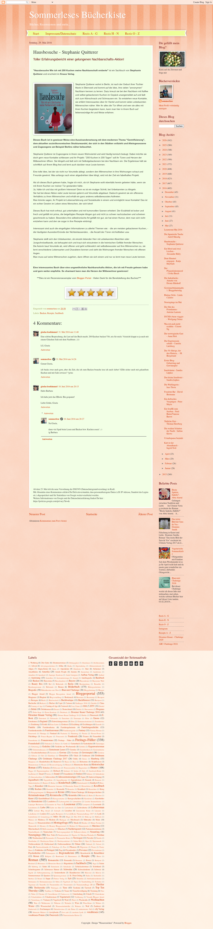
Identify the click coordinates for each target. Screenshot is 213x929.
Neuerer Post (37, 514)
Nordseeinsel (38, 838)
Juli (167, 216)
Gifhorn (34, 755)
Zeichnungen (45, 909)
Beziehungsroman (34, 687)
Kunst (31, 798)
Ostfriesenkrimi (34, 844)
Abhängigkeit (74, 663)
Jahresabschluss (36, 777)
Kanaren (98, 780)
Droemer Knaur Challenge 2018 (85, 712)
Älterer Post (145, 514)
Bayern (72, 680)
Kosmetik (60, 789)
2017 (164, 183)
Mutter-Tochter (96, 823)
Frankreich (72, 736)
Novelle (90, 838)
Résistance (41, 863)
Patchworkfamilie (42, 847)
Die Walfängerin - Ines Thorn (172, 386)
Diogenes (100, 709)
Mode (98, 819)
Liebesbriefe (69, 807)
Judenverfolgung (95, 777)
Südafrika (80, 878)
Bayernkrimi (84, 681)
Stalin (88, 875)
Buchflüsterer (84, 700)
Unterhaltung (78, 894)
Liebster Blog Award (42, 810)
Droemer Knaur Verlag (40, 715)
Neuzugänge (34, 834)
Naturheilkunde (34, 832)
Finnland (53, 733)
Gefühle (82, 746)
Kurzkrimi (88, 798)
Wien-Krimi (87, 903)
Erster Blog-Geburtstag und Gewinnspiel (172, 363)
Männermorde (83, 826)
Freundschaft (34, 743)
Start (36, 33)
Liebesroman (97, 807)
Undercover (65, 894)
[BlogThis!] (76, 308)
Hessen (43, 764)
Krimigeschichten (94, 792)
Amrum (74, 671)
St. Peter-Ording (76, 875)
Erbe (72, 721)
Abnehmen (86, 663)
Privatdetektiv (70, 850)
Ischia (49, 774)
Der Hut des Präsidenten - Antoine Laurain (172, 309)
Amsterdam (85, 672)
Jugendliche (48, 780)
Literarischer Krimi (83, 810)
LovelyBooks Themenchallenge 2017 (80, 814)
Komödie (49, 789)
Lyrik (99, 813)
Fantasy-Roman (96, 730)
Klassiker (39, 785)
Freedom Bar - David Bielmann (173, 393)
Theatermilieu (55, 884)
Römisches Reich (54, 863)
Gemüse (73, 749)
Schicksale (67, 866)
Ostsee (77, 843)
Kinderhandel (82, 783)
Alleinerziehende (95, 666)
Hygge (30, 771)
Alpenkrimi (64, 668)
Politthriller (39, 850)
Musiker (84, 823)
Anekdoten (97, 672)
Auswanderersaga (62, 678)
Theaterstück (68, 884)
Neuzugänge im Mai (173, 302)
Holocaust (56, 768)
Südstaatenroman (46, 881)
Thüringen (54, 888)
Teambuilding (86, 881)
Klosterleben (86, 786)
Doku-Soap (37, 712)
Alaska (69, 666)
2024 (164, 149)
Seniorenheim (59, 872)
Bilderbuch (74, 686)
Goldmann (86, 755)
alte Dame (71, 909)
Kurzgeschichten (74, 798)
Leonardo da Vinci (54, 804)
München (61, 829)
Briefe (43, 700)
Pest (64, 847)
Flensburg (74, 733)
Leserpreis (86, 804)
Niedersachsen (63, 835)
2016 (164, 188)
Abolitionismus (98, 663)
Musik (76, 822)
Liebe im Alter (55, 807)
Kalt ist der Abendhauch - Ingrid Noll (171, 445)
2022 (164, 159)
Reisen (36, 856)
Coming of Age (36, 706)
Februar (168, 463)
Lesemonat (69, 804)
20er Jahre (45, 662)
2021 (164, 164)
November (170, 196)
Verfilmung (79, 897)
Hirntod (68, 764)
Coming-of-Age (52, 706)
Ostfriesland (49, 844)
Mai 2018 (77, 817)
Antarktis (31, 675)
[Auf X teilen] (79, 308)
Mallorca (41, 819)
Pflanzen (73, 847)
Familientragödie (69, 730)
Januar (168, 468)
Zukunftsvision (59, 909)
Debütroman (46, 709)
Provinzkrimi (97, 850)
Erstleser (64, 724)
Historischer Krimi (81, 764)
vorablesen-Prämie (36, 915)
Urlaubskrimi (99, 894)
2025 (164, 145)
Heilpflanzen (96, 761)
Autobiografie (86, 678)
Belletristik (59, 684)
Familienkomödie (35, 730)
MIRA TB (57, 816)
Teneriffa (42, 884)
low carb (65, 912)
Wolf (87, 906)
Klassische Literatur (55, 786)
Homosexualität (69, 768)
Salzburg (35, 866)
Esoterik (99, 724)
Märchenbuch (33, 829)
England (43, 721)
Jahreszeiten (50, 777)
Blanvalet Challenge (70, 689)
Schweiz (97, 869)
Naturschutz (48, 832)
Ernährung (35, 724)
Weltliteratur (45, 903)
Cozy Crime (75, 706)
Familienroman (52, 730)
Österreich (53, 915)
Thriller (100, 884)
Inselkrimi (32, 774)
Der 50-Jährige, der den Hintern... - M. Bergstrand (173, 353)
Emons (96, 718)
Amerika (46, 671)
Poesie (93, 847)
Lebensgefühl (64, 801)
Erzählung (75, 724)
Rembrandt (60, 856)
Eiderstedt (42, 718)
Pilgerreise (84, 847)
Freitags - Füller (64, 740)
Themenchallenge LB (84, 884)
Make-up (88, 817)
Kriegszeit (51, 792)
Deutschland (67, 709)
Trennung (94, 891)
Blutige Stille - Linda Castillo (173, 296)
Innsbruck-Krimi (95, 771)
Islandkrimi (68, 774)
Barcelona (48, 681)
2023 (164, 154)
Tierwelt (88, 887)
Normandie (50, 838)
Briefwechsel (53, 700)
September (170, 206)
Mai (167, 225)
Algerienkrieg (80, 666)
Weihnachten (97, 899)
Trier (102, 891)
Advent (34, 666)
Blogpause (32, 697)
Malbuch (98, 817)
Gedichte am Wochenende (65, 746)
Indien (76, 771)
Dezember (169, 192)
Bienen (61, 687)
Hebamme (84, 761)
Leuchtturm (32, 807)
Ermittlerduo (99, 721)
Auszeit (75, 678)
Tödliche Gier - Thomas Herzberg (173, 422)
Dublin (84, 715)
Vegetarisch (65, 896)
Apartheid (41, 675)
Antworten (45, 349)
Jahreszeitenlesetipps (67, 776)
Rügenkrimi (68, 863)
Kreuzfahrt (92, 789)
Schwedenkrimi (84, 869)
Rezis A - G (90, 33)
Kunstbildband (44, 798)
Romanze (78, 860)
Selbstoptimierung (43, 872)
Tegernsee (32, 884)
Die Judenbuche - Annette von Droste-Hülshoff (172, 280)
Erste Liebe (54, 724)
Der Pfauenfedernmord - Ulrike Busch (173, 271)
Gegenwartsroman (96, 746)
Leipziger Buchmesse (36, 804)
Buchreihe (32, 703)
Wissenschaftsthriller (63, 906)
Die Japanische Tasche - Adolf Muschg (173, 235)
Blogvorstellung (55, 697)
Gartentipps (100, 743)
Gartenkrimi (88, 743)
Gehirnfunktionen (39, 749)
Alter (87, 668)
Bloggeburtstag (89, 690)
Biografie (32, 689)
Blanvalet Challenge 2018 (176, 581)
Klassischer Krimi (71, 786)
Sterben (31, 878)
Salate (101, 863)
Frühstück (48, 743)
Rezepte (50, 313)
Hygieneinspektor (43, 771)
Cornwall (64, 706)
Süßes (58, 881)
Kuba (91, 795)
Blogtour (43, 697)
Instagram (163, 628)
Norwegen (77, 837)
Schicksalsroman (82, 866)
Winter (31, 906)
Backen (43, 313)
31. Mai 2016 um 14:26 (66, 359)
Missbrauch (75, 819)
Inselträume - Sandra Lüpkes (173, 371)
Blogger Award (38, 694)
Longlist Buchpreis (56, 814)
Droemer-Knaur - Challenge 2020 (171, 638)
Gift (42, 755)
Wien (77, 903)
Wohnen (78, 906)
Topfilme (48, 891)
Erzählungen (87, 724)
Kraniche (71, 789)
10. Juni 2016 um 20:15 (68, 386)
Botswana (79, 697)
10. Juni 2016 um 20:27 (74, 418)
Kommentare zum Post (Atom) (53, 520)
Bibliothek (49, 687)
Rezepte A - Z (165, 632)
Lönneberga (45, 817)
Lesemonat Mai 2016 (173, 229)
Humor (94, 767)
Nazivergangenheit (63, 832)
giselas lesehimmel (49, 332)
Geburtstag (35, 746)
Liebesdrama (82, 807)
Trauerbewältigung (80, 891)
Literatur (98, 810)
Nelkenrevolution (80, 832)
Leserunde (97, 804)
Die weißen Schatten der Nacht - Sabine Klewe (173, 431)
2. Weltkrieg (33, 662)
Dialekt (78, 709)
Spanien (47, 875)
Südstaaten (32, 881)
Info (83, 771)
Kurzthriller (99, 798)
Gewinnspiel (87, 752)
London (43, 813)
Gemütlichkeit (85, 749)
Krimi (61, 792)
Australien (49, 678)
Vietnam (46, 900)
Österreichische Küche (71, 915)
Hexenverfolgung (55, 764)
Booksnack (69, 697)
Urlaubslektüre (36, 897)
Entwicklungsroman (60, 721)
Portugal (50, 849)
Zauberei (97, 906)
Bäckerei (43, 703)
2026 (164, 140)
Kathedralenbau (34, 783)
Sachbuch (59, 313)
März (167, 458)
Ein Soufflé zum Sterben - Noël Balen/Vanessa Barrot (171, 412)
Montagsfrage (61, 822)
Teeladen (98, 881)
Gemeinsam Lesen (57, 749)
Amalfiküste (33, 671)
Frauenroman (47, 740)
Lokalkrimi (32, 814)
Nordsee (100, 834)
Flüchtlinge (32, 736)
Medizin (52, 819)
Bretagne (34, 700)
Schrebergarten (34, 869)
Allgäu (31, 668)
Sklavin (98, 872)
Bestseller (97, 684)
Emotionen (32, 721)
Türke (33, 894)
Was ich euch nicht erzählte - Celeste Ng (172, 326)
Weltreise (57, 903)
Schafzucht (55, 866)
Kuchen (99, 795)
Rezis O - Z (132, 33)
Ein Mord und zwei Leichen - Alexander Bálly (172, 251)
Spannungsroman (59, 875)
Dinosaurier (89, 709)
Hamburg (95, 758)
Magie (68, 817)
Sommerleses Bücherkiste (77, 14)
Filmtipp (43, 733)
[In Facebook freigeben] (82, 308)
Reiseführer (99, 852)
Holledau (46, 767)
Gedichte (46, 746)
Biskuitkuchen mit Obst (49, 690)
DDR (85, 706)
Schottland (97, 866)
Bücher (52, 703)
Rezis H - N (111, 33)
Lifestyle (57, 810)
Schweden (67, 869)
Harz (74, 761)
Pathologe (55, 847)
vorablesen (92, 912)
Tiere (65, 887)
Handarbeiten (44, 761)
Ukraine (41, 894)
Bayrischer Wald (98, 681)
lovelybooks (54, 912)
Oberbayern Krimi (47, 841)
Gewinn (62, 752)
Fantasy (82, 730)
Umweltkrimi (52, 894)
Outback (89, 844)
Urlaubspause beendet (173, 438)
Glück (76, 755)
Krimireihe (56, 795)
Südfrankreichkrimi (94, 878)
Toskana (57, 891)
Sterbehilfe (97, 875)
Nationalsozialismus (94, 829)
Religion (48, 856)
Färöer (57, 743)
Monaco (31, 823)
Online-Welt (77, 841)
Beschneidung (85, 684)
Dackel (101, 706)
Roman (33, 859)
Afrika (60, 666)
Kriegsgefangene (37, 792)
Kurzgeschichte (58, 798)
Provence (83, 849)
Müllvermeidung (48, 829)
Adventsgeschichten (48, 666)
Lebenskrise (77, 801)
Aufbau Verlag (87, 674)
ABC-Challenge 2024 (168, 643)
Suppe (48, 878)
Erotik (44, 724)
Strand (39, 878)
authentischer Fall (85, 909)
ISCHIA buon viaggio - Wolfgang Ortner (173, 318)
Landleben (51, 801)
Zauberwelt (32, 909)
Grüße (75, 758)
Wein (35, 903)
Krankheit (81, 789)
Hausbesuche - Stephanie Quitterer (174, 243)
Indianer (67, 771)
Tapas (76, 881)
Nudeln (99, 838)
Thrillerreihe (39, 887)
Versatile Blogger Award (95, 897)
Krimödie (72, 795)
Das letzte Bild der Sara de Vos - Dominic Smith (177, 524)
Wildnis (98, 903)
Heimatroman (33, 764)
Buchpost (98, 700)
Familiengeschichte (90, 727)
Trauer (66, 891)
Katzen (45, 783)
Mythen (72, 826)
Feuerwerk (32, 733)
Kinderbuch (64, 782)
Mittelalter (88, 819)
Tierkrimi (76, 887)
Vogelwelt (57, 900)
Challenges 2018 (81, 703)
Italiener (89, 774)
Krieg (102, 789)
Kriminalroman (36, 795)
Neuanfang (95, 831)
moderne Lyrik (77, 912)
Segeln (30, 872)
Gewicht (53, 752)
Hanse (67, 761)
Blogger (101, 690)
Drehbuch (63, 712)
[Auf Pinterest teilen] (85, 308)
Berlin (70, 683)
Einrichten (65, 718)
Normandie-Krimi (63, 838)
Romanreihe (53, 860)
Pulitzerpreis (50, 853)
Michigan (62, 820)
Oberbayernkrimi (63, 841)
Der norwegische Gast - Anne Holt (173, 335)
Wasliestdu (83, 900)
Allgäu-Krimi (43, 668)
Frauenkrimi (32, 740)
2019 (164, 173)
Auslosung (35, 677)
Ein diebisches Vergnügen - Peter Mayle (173, 401)
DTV (92, 705)
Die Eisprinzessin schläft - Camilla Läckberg (172, 343)
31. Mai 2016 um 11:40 (68, 331)
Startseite (91, 514)
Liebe (42, 807)
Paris (30, 847)
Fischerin (64, 733)
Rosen (88, 860)
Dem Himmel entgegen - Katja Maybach (172, 261)
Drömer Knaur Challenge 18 (68, 715)
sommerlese (46, 359)
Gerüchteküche (98, 749)
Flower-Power (96, 733)
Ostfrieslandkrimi (64, 844)
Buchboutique (67, 700)
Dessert (56, 709)
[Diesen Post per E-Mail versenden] (73, 308)
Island (56, 773)
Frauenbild (97, 736)
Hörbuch (56, 771)
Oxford (98, 844)
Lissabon (68, 810)
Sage (94, 863)
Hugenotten (83, 768)
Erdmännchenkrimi (85, 721)
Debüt (33, 709)
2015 (164, 474)
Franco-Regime (46, 736)
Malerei (31, 820)
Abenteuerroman (59, 662)
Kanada (88, 780)
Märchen (96, 825)
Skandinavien (74, 872)
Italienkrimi (100, 774)
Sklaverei (88, 872)
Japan (83, 777)
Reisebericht (85, 853)
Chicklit (93, 703)
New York (51, 835)
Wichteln (68, 903)
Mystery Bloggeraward (57, 826)
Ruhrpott (98, 860)
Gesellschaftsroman (39, 752)
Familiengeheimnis (68, 727)
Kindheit (93, 783)
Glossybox (63, 755)
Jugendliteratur (61, 780)
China (102, 703)
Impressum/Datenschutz (61, 33)
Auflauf (101, 675)
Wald (66, 900)
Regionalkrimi (66, 853)
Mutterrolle (32, 826)
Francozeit (60, 736)
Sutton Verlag (59, 878)
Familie (31, 727)
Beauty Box (37, 683)
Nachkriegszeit (74, 828)
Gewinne (74, 752)
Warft (74, 900)
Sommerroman (34, 875)
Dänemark (94, 715)
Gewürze (101, 752)
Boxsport (101, 697)
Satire (44, 866)
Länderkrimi (32, 817)
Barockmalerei (60, 681)
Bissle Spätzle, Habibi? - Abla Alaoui (177, 493)
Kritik (84, 795)
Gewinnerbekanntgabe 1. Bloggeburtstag (174, 289)
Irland (41, 774)
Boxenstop (90, 697)
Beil (50, 684)
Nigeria (74, 835)
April (167, 453)
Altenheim (77, 669)
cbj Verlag (99, 908)
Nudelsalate (32, 841)
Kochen (38, 788)
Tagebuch (66, 881)
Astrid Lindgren (72, 675)
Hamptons (32, 761)
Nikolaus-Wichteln (87, 835)
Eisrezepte (77, 718)
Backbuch (100, 677)
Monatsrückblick (44, 822)
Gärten (84, 759)
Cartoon (69, 703)
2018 (164, 178)
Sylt (69, 878)
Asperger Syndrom (56, 675)
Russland (31, 863)
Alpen (54, 669)
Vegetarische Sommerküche (178, 551)
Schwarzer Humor (51, 869)
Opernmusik (96, 841)
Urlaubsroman (50, 897)
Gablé (65, 743)
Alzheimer (97, 668)
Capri (60, 703)
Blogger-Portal (84, 278)
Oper (87, 841)
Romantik (68, 860)
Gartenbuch (75, 743)
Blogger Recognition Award (60, 694)
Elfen (87, 718)
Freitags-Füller (85, 739)
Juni (167, 220)
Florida (84, 733)
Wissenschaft (46, 906)
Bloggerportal (85, 693)
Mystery (43, 826)
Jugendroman (76, 780)
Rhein (99, 856)
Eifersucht (54, 718)
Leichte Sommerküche (93, 801)
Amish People (61, 671)
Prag (60, 850)
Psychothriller (34, 852)
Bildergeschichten (94, 687)
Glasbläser (51, 755)
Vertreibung (35, 900)
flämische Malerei (39, 912)
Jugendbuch (33, 779)
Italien (79, 773)
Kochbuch (99, 785)
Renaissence (72, 856)
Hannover (57, 761)
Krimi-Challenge (77, 792)
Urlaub (88, 894)
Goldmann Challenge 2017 (55, 758)
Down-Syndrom (50, 712)
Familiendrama (49, 727)
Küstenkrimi (36, 801)
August (168, 211)
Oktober (169, 201)
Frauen (86, 736)
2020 (164, 168)
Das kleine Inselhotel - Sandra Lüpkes (174, 378)
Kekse (53, 783)
